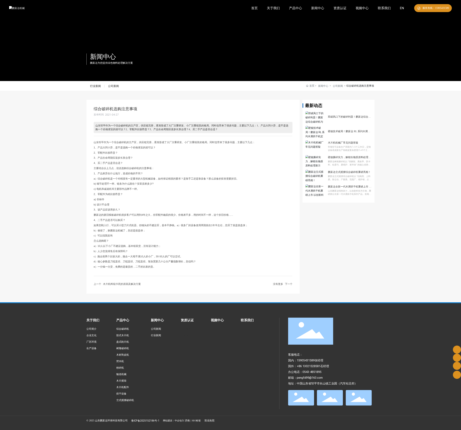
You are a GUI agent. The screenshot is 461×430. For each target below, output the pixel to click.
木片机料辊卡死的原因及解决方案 (122, 284)
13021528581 (311, 366)
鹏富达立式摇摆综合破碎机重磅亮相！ (349, 172)
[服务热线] (457, 350)
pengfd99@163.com (310, 377)
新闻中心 (103, 57)
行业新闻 (95, 86)
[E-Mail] (457, 358)
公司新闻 (113, 86)
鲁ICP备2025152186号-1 (145, 420)
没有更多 (278, 284)
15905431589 (306, 360)
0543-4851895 (312, 372)
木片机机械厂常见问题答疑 (343, 142)
